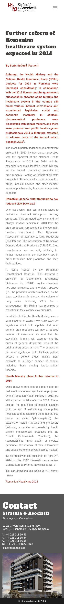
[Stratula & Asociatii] (20, 7)
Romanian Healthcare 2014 (22, 481)
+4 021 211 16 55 (16, 540)
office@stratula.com (13, 547)
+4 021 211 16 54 (16, 537)
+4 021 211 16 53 (16, 534)
